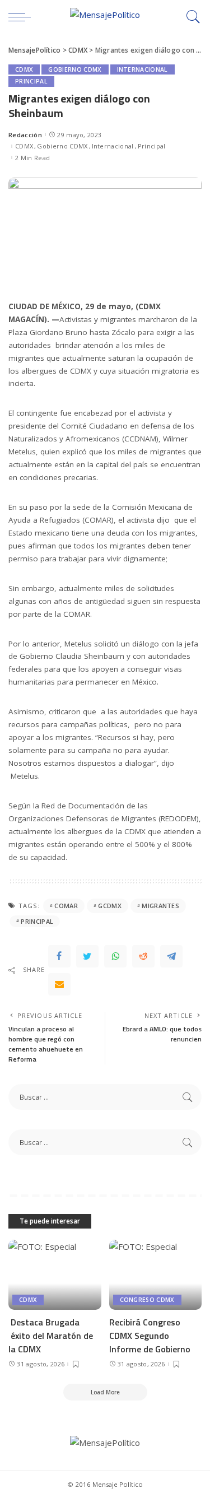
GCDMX (110, 905)
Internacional (142, 69)
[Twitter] (87, 956)
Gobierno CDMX (74, 69)
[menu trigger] (22, 17)
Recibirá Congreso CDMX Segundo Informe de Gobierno (149, 1335)
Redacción (25, 135)
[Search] (190, 17)
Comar (66, 905)
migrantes (160, 905)
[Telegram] (171, 956)
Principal (31, 81)
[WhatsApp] (115, 956)
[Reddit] (143, 956)
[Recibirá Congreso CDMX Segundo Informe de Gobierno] (155, 1274)
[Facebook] (59, 956)
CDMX (24, 69)
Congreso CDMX (147, 1300)
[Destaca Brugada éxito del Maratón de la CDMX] (54, 1274)
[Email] (59, 984)
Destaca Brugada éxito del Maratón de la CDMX (50, 1335)
